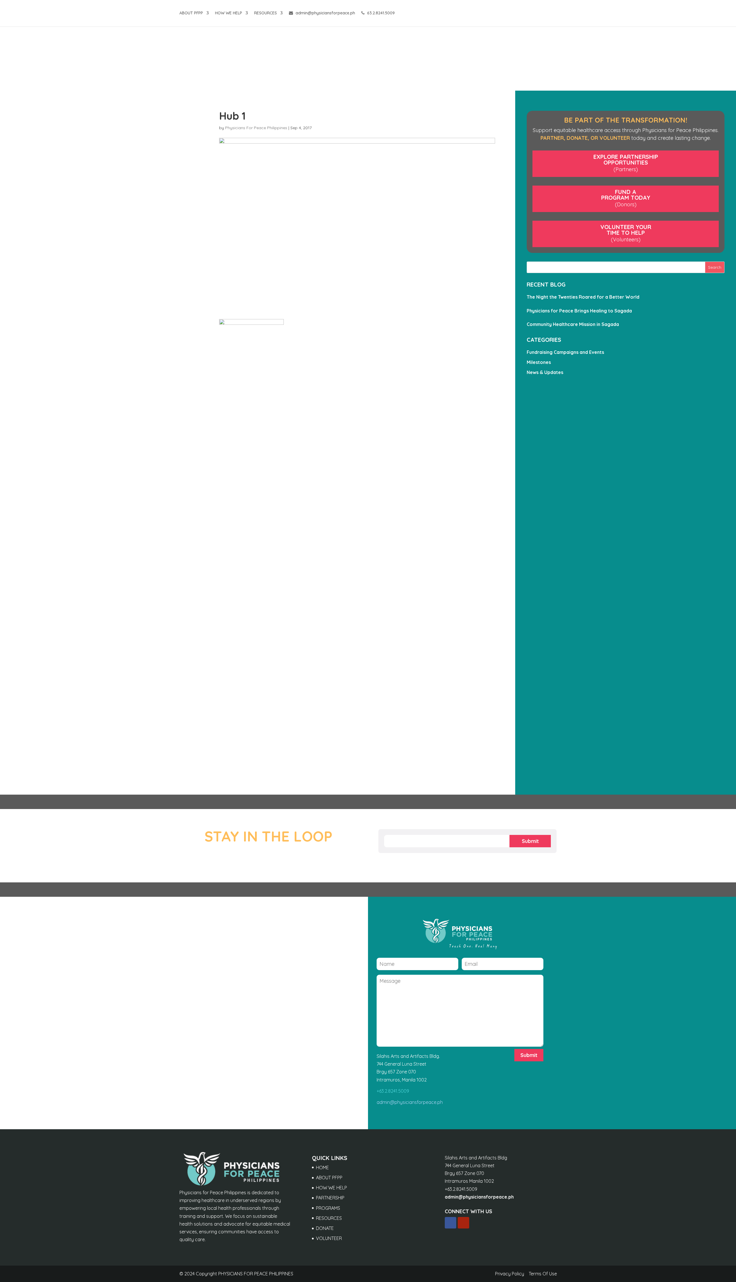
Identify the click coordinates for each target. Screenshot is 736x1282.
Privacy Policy (509, 1274)
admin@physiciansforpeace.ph (324, 13)
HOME (322, 1167)
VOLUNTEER (329, 1238)
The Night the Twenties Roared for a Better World (583, 297)
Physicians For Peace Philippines (256, 127)
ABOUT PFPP (191, 13)
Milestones (539, 362)
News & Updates (545, 372)
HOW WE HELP (228, 13)
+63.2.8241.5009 (393, 1091)
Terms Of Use (543, 1274)
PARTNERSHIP (330, 1198)
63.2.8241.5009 (380, 13)
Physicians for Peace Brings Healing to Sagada (579, 311)
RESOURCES (265, 13)
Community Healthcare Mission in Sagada (573, 324)
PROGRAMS (328, 1208)
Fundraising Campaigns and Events (565, 352)
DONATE (325, 1228)
